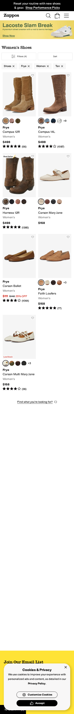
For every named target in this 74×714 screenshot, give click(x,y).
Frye (23, 66)
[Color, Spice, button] (47, 202)
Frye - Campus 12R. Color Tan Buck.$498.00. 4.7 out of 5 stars (19, 110)
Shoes (7, 66)
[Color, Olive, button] (18, 121)
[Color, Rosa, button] (59, 202)
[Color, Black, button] (12, 202)
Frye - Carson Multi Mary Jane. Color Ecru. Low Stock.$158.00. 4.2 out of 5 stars (19, 353)
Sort (55, 56)
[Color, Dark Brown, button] (53, 283)
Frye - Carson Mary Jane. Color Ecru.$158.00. (54, 191)
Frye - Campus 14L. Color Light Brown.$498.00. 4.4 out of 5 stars (54, 110)
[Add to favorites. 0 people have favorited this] (32, 75)
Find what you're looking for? (35, 401)
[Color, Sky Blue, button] (47, 121)
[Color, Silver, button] (59, 121)
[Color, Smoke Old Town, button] (24, 202)
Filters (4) (22, 56)
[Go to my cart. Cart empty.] (57, 15)
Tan (57, 66)
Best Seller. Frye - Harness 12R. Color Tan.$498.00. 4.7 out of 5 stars (19, 191)
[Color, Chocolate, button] (18, 363)
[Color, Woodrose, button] (12, 121)
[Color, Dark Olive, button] (12, 363)
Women (41, 66)
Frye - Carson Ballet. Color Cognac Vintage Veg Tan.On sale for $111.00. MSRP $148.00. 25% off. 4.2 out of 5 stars (19, 272)
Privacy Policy (37, 683)
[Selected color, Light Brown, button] (41, 121)
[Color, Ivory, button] (47, 283)
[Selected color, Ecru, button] (41, 202)
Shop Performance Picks (42, 7)
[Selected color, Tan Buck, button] (6, 121)
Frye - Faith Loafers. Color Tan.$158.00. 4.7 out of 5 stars (54, 272)
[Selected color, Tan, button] (6, 202)
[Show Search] (48, 15)
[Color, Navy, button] (53, 121)
